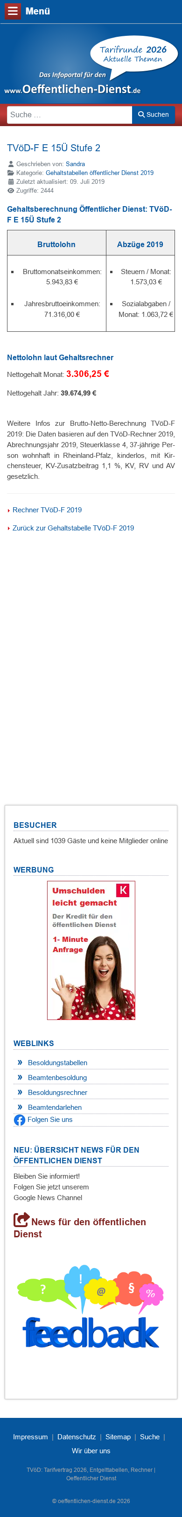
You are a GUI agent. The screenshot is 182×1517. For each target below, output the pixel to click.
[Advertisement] (91, 655)
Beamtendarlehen (55, 1107)
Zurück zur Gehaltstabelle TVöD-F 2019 (73, 528)
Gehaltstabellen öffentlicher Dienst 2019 (100, 172)
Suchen (157, 114)
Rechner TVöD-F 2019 (47, 510)
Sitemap (118, 1437)
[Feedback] (91, 1310)
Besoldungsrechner (57, 1092)
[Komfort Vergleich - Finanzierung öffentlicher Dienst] (91, 949)
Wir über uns (91, 1451)
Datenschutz (76, 1437)
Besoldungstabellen (57, 1063)
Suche (150, 1437)
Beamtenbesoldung (57, 1077)
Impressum (30, 1437)
